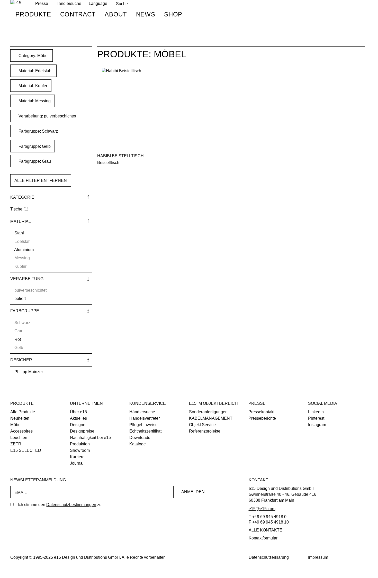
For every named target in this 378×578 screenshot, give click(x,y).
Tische (16, 209)
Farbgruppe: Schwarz (37, 131)
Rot (17, 339)
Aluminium (24, 249)
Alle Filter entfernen (40, 180)
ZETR (15, 444)
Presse (257, 403)
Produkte (33, 14)
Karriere (77, 457)
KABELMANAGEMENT (210, 418)
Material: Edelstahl (34, 71)
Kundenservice (147, 403)
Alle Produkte (22, 412)
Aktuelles (78, 418)
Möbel (16, 425)
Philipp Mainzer (28, 372)
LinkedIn (316, 412)
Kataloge (137, 444)
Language (98, 3)
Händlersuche (68, 3)
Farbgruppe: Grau (34, 161)
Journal (77, 463)
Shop (173, 14)
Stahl (19, 233)
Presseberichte (262, 418)
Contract (78, 14)
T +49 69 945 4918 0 (267, 517)
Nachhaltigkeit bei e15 (90, 437)
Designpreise (82, 431)
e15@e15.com (262, 509)
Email (20, 492)
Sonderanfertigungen (208, 412)
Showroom (80, 450)
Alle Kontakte (265, 530)
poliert (20, 298)
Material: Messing (34, 101)
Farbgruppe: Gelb (34, 146)
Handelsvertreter (144, 418)
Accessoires (21, 431)
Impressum (318, 557)
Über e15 (78, 412)
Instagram (317, 425)
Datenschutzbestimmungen (71, 504)
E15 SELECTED (25, 450)
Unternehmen (86, 403)
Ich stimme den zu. (60, 504)
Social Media (322, 403)
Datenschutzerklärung (269, 557)
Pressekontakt (261, 412)
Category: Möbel (33, 55)
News (145, 14)
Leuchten (18, 437)
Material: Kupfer (32, 86)
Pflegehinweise (143, 425)
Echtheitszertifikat (145, 431)
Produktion (80, 444)
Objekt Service (202, 425)
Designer (78, 425)
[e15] (15, 3)
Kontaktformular (263, 538)
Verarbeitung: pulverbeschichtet (46, 116)
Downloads (139, 437)
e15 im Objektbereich (213, 403)
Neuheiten (19, 418)
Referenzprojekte (204, 431)
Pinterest (316, 418)
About (116, 14)
